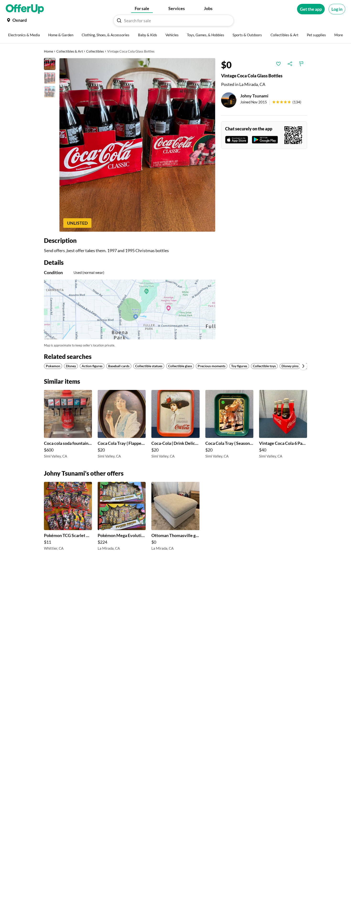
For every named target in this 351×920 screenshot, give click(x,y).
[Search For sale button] (119, 20)
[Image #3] (49, 92)
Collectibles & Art (69, 51)
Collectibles (95, 51)
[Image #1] (49, 64)
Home (48, 51)
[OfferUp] (25, 9)
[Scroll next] (303, 366)
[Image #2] (49, 78)
